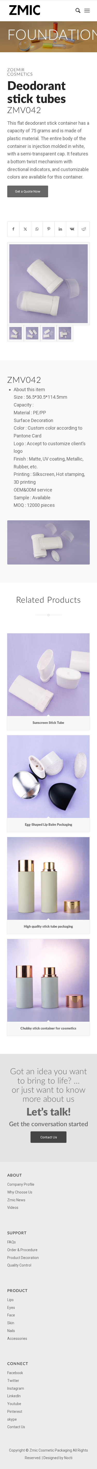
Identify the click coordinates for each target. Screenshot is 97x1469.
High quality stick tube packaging (48, 926)
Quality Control (19, 1265)
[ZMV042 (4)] (32, 333)
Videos (12, 1207)
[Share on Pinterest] (48, 229)
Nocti (68, 1458)
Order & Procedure (22, 1250)
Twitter (13, 1381)
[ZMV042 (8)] (65, 333)
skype (12, 1419)
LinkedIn (14, 1396)
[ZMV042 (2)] (48, 283)
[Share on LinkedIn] (60, 229)
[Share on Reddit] (83, 229)
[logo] (40, 10)
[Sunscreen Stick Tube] (48, 674)
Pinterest (14, 1411)
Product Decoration (23, 1258)
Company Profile (20, 1184)
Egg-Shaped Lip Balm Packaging (48, 825)
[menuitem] (75, 10)
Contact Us (16, 1427)
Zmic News (16, 1200)
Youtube (14, 1404)
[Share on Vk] (72, 229)
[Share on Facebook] (13, 229)
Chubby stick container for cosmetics (48, 1028)
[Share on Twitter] (25, 229)
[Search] (75, 10)
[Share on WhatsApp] (37, 229)
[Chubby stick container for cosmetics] (48, 980)
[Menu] (87, 10)
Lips (10, 1300)
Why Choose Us (19, 1192)
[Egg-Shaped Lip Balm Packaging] (48, 776)
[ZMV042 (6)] (48, 333)
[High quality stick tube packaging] (48, 878)
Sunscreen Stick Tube (48, 723)
